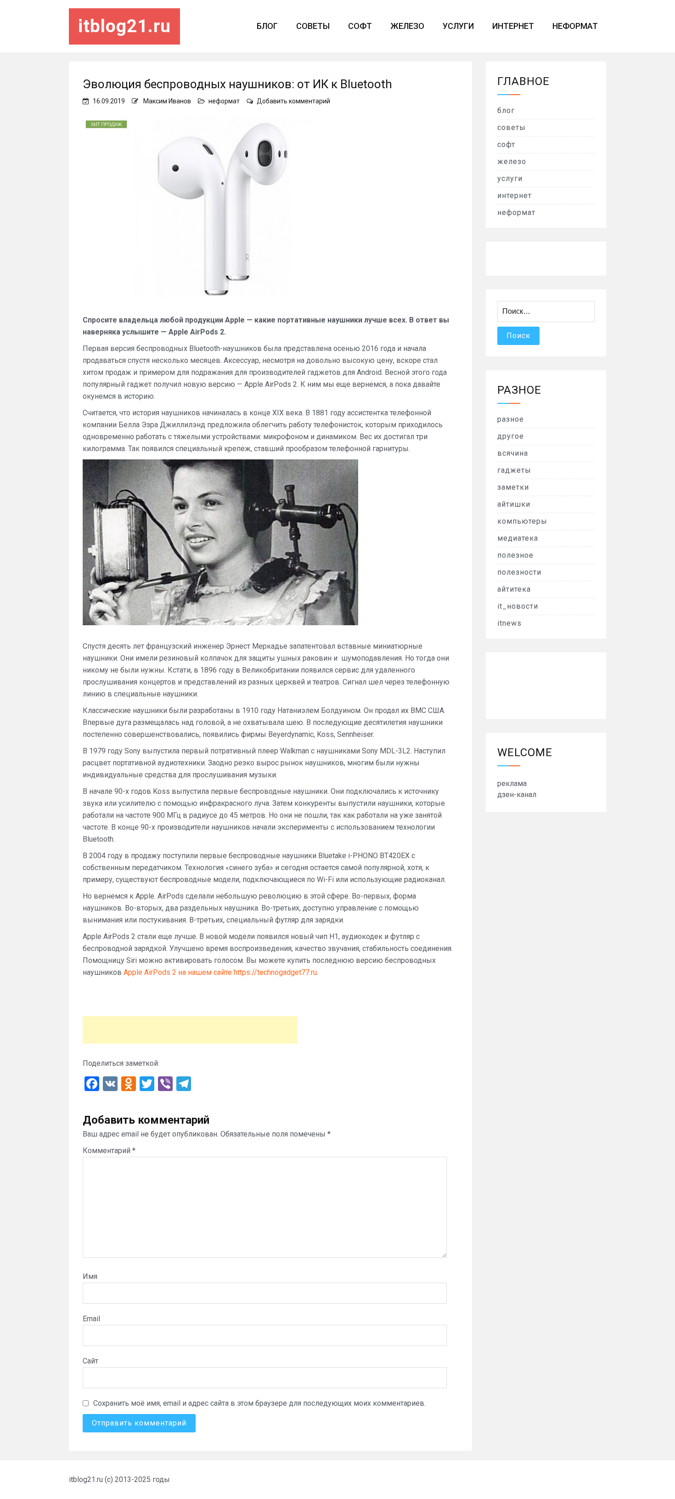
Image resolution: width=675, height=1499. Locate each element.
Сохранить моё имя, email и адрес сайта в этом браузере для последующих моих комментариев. (259, 1403)
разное (510, 419)
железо (407, 26)
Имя (90, 1276)
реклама (512, 783)
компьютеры (522, 521)
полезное (515, 555)
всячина (512, 453)
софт (360, 26)
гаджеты (514, 470)
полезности (519, 572)
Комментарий (109, 1150)
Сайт (90, 1361)
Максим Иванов (167, 101)
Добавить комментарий (293, 101)
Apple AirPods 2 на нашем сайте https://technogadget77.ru (220, 972)
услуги (458, 26)
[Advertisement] (190, 1030)
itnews (509, 623)
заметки (513, 487)
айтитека (514, 589)
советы (313, 26)
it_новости (517, 606)
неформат (575, 26)
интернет (513, 26)
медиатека (517, 538)
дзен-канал (516, 794)
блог (267, 26)
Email (91, 1318)
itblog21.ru (124, 26)
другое (510, 436)
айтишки (513, 504)
